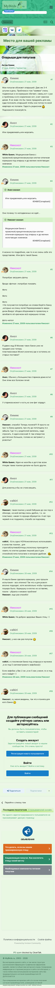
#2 (51, 124)
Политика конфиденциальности (19, 939)
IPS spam (17, 952)
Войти (28, 773)
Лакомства (21, 68)
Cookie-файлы (45, 939)
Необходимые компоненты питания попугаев (22, 870)
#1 (52, 79)
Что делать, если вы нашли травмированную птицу (18, 848)
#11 (51, 479)
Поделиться (14, 791)
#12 (51, 502)
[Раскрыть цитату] (5, 190)
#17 (51, 653)
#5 (51, 269)
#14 (51, 571)
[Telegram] (19, 30)
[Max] (5, 30)
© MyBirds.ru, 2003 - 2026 (15, 958)
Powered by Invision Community (27, 943)
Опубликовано (23, 81)
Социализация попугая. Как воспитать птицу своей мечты (24, 859)
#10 (51, 454)
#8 (51, 394)
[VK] (12, 30)
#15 (51, 609)
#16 (51, 631)
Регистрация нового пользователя (27, 753)
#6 (51, 337)
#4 (51, 181)
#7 (51, 369)
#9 (51, 416)
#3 (51, 146)
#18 (51, 691)
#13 (51, 533)
